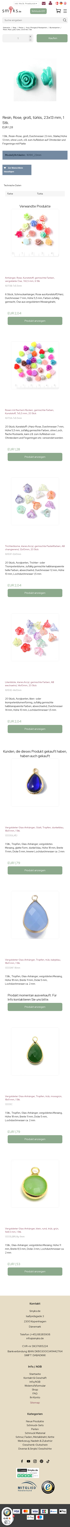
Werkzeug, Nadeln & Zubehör (35, 1441)
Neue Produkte (35, 1421)
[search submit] (65, 20)
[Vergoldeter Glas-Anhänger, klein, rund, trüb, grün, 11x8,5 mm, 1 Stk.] (35, 1192)
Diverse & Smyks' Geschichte (35, 1448)
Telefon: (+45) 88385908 (35, 1334)
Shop (35, 1389)
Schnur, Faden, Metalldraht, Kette (35, 1437)
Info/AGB (35, 1381)
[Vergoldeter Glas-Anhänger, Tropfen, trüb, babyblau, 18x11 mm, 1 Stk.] (35, 923)
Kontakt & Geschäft (35, 1378)
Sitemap (35, 1402)
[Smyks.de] (11, 11)
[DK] (57, 3)
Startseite (35, 1374)
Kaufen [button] (53, 38)
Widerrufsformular (35, 1385)
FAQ (35, 1393)
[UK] (65, 3)
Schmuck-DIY (38, 11)
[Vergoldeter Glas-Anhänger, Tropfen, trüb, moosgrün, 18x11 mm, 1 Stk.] (35, 1059)
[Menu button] (65, 11)
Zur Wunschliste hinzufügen (13, 170)
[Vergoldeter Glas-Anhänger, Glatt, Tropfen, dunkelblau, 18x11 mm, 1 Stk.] (35, 791)
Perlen (35, 1429)
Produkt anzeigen (35, 321)
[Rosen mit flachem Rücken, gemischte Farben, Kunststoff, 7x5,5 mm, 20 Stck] (35, 373)
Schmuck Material (35, 1433)
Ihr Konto (35, 1397)
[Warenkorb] (58, 11)
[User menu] (50, 3)
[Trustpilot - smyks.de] (28, 1473)
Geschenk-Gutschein (35, 1444)
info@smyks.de (35, 1338)
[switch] (7, 1522)
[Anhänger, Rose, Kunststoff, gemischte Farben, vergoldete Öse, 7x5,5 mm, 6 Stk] (35, 241)
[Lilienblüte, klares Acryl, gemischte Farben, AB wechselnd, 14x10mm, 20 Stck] (35, 645)
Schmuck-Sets (35, 1425)
